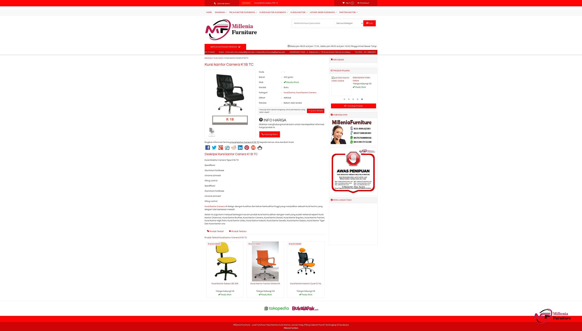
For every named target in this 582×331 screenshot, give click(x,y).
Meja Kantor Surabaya (242, 12)
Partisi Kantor (347, 12)
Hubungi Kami (271, 134)
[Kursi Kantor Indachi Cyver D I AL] (305, 261)
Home (209, 12)
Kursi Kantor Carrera (306, 93)
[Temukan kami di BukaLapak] (305, 308)
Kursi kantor (218, 58)
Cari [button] (370, 23)
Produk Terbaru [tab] (238, 231)
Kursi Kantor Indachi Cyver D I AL (305, 284)
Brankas (220, 12)
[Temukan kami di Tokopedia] (277, 308)
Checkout (364, 3)
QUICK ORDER (316, 111)
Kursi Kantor (297, 12)
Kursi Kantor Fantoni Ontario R (265, 284)
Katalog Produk (355, 106)
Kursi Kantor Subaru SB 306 (225, 284)
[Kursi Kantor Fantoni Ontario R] (265, 261)
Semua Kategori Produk (224, 47)
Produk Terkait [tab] (216, 231)
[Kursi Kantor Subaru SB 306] (224, 261)
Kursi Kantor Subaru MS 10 (266, 3)
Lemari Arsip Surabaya (322, 12)
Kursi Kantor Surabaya (272, 12)
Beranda (208, 58)
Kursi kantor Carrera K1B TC (229, 64)
